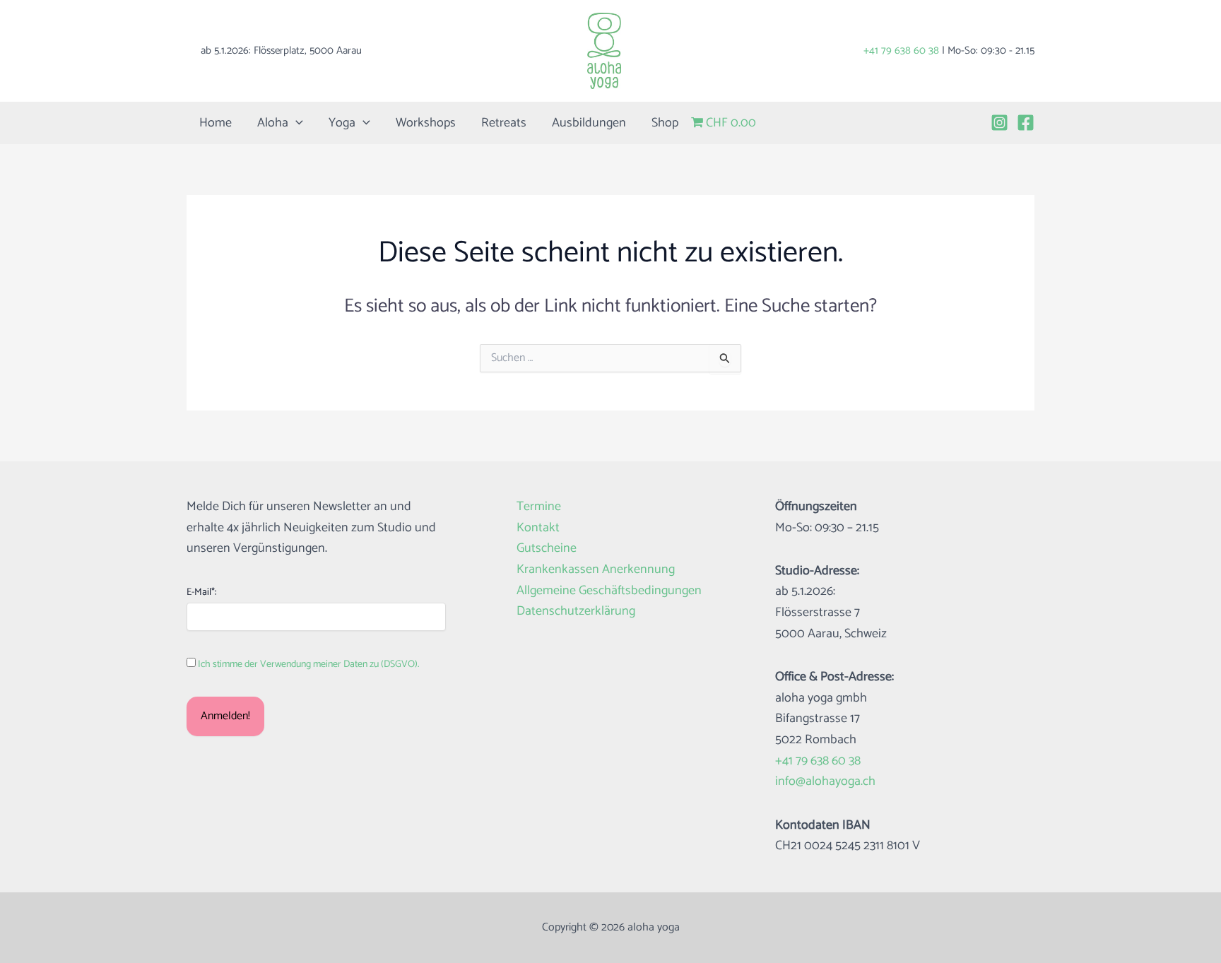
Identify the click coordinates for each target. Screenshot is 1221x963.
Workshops (426, 123)
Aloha (272, 123)
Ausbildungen (589, 123)
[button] (295, 123)
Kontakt (538, 528)
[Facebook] (1025, 122)
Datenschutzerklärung (576, 611)
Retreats (503, 123)
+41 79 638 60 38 (901, 50)
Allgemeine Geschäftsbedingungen (609, 591)
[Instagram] (999, 122)
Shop (664, 123)
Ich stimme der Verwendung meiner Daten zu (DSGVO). (308, 664)
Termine (539, 507)
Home (215, 123)
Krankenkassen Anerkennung (596, 570)
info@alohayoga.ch (825, 781)
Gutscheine (547, 548)
